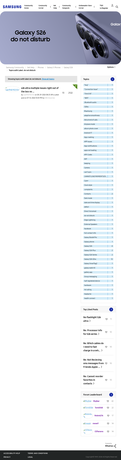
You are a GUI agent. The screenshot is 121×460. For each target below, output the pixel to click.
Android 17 (88, 133)
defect (86, 207)
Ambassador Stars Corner (85, 7)
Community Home (28, 7)
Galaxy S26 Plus (90, 250)
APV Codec (88, 155)
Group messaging (90, 277)
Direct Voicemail (90, 211)
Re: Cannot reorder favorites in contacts (93, 380)
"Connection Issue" (91, 89)
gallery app (88, 272)
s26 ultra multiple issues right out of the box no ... (39, 90)
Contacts (87, 194)
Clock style (88, 185)
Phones (41, 67)
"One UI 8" (88, 94)
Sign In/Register (104, 6)
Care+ (86, 181)
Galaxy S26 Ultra (90, 259)
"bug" (86, 85)
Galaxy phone (89, 242)
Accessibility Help (12, 453)
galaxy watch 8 (89, 268)
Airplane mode (89, 124)
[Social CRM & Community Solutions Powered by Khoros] (110, 445)
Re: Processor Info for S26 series (92, 332)
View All (98, 309)
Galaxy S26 (68, 67)
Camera (87, 168)
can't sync (87, 172)
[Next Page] (112, 79)
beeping (87, 163)
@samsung (88, 111)
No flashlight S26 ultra (92, 319)
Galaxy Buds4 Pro (90, 237)
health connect (89, 298)
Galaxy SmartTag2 (90, 264)
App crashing (89, 137)
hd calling (87, 290)
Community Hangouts (66, 7)
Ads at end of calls (90, 120)
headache (87, 294)
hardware (87, 285)
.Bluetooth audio (90, 102)
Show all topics (48, 79)
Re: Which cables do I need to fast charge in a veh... (93, 347)
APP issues (88, 142)
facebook (87, 229)
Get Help (55, 7)
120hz (86, 107)
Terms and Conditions (38, 453)
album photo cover (91, 129)
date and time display (92, 203)
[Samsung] (12, 7)
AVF (85, 159)
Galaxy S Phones (53, 67)
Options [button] (110, 67)
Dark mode (88, 198)
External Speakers (90, 224)
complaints (88, 190)
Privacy (7, 457)
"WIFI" (86, 98)
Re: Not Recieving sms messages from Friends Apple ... (93, 363)
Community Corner (43, 7)
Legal (30, 457)
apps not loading (90, 150)
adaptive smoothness (92, 115)
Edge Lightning (89, 220)
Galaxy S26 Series (90, 255)
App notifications (90, 146)
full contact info (90, 233)
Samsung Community (15, 67)
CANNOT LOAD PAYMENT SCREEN (96, 176)
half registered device (92, 281)
